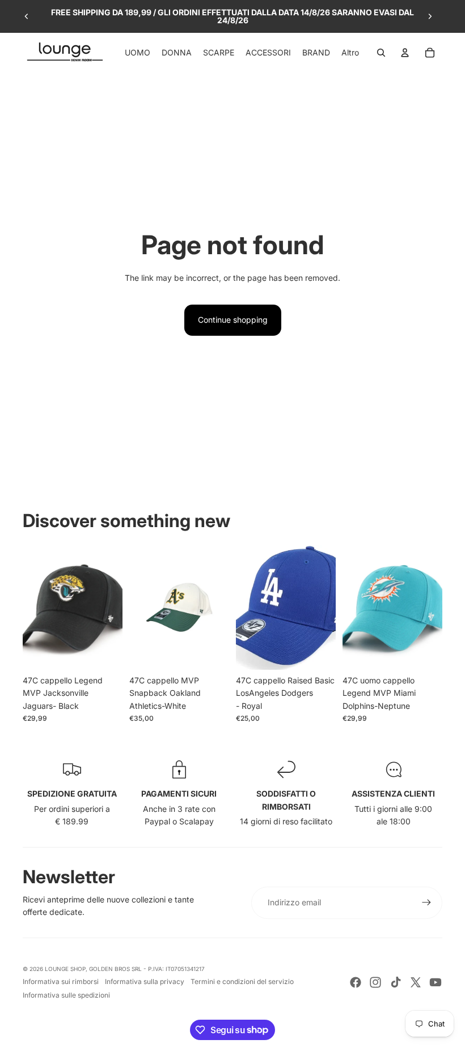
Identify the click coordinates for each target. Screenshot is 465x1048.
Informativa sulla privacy (144, 981)
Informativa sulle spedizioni (66, 995)
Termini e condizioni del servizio (242, 981)
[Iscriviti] (426, 902)
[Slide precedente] (26, 16)
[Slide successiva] (429, 16)
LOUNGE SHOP (65, 968)
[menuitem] (350, 52)
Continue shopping (233, 319)
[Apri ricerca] (381, 52)
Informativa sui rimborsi (61, 981)
